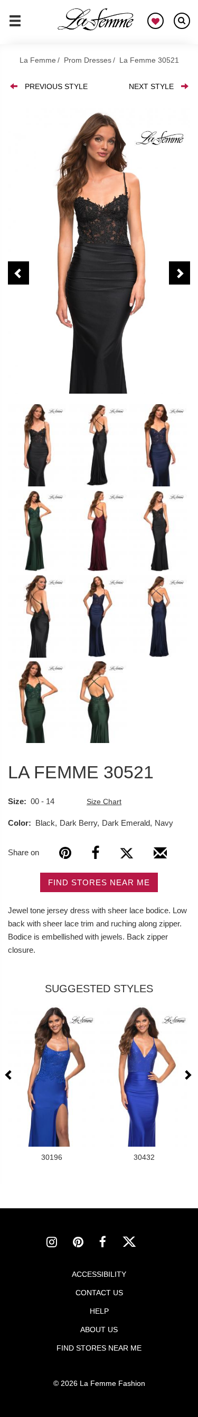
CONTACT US (99, 1292)
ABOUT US (99, 1329)
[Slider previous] (10, 1075)
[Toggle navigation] (15, 25)
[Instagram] (59, 1243)
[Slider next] (187, 1075)
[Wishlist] (155, 21)
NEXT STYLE (151, 86)
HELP (99, 1311)
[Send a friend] (160, 857)
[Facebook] (95, 853)
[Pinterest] (65, 853)
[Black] (99, 251)
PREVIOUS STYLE (56, 86)
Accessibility (99, 1274)
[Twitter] (126, 853)
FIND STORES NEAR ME (99, 882)
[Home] (96, 19)
